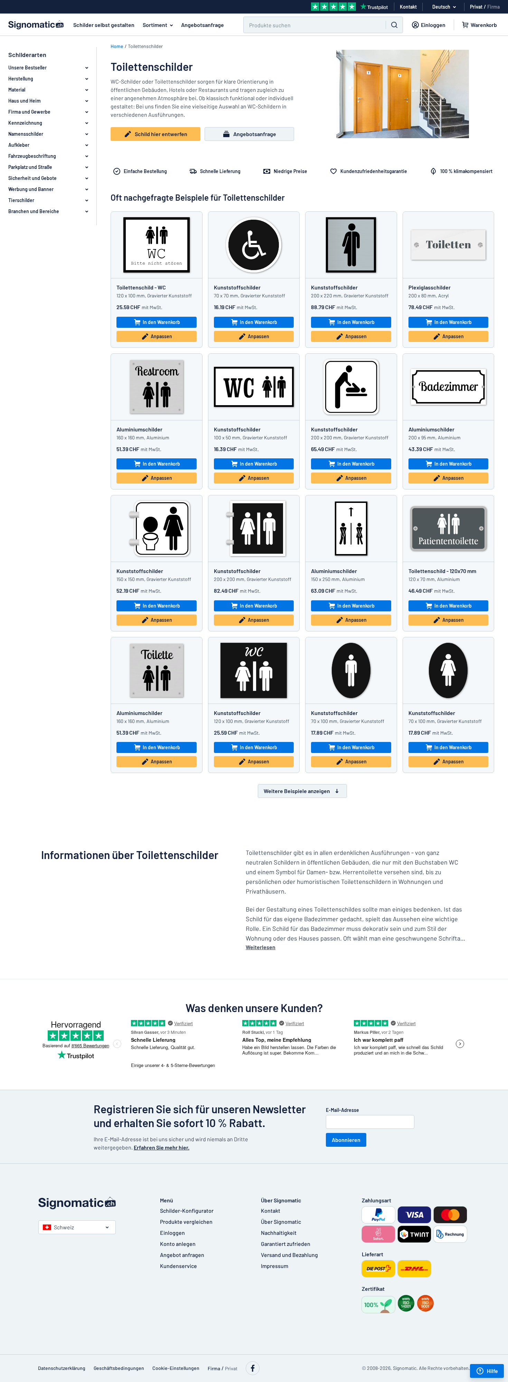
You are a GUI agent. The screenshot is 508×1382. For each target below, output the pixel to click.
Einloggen (172, 1232)
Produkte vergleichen (186, 1221)
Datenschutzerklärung (61, 1368)
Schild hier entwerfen (161, 134)
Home (117, 46)
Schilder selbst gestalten (103, 24)
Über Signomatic (281, 1221)
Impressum (274, 1265)
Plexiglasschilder (429, 287)
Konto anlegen (178, 1243)
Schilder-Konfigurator (187, 1210)
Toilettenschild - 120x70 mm (442, 571)
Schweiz (64, 1227)
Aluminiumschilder (139, 429)
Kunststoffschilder (237, 287)
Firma (493, 7)
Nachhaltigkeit (279, 1232)
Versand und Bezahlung (289, 1254)
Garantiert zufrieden (285, 1243)
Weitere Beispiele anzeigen (297, 791)
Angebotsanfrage (202, 24)
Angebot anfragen (182, 1254)
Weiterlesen (260, 947)
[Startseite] (92, 1203)
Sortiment (155, 24)
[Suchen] (394, 25)
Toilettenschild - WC (141, 287)
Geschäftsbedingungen (119, 1368)
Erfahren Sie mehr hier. (161, 1147)
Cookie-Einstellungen (175, 1368)
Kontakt (270, 1210)
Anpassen (161, 336)
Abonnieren (346, 1139)
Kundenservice (178, 1265)
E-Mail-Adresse (342, 1110)
